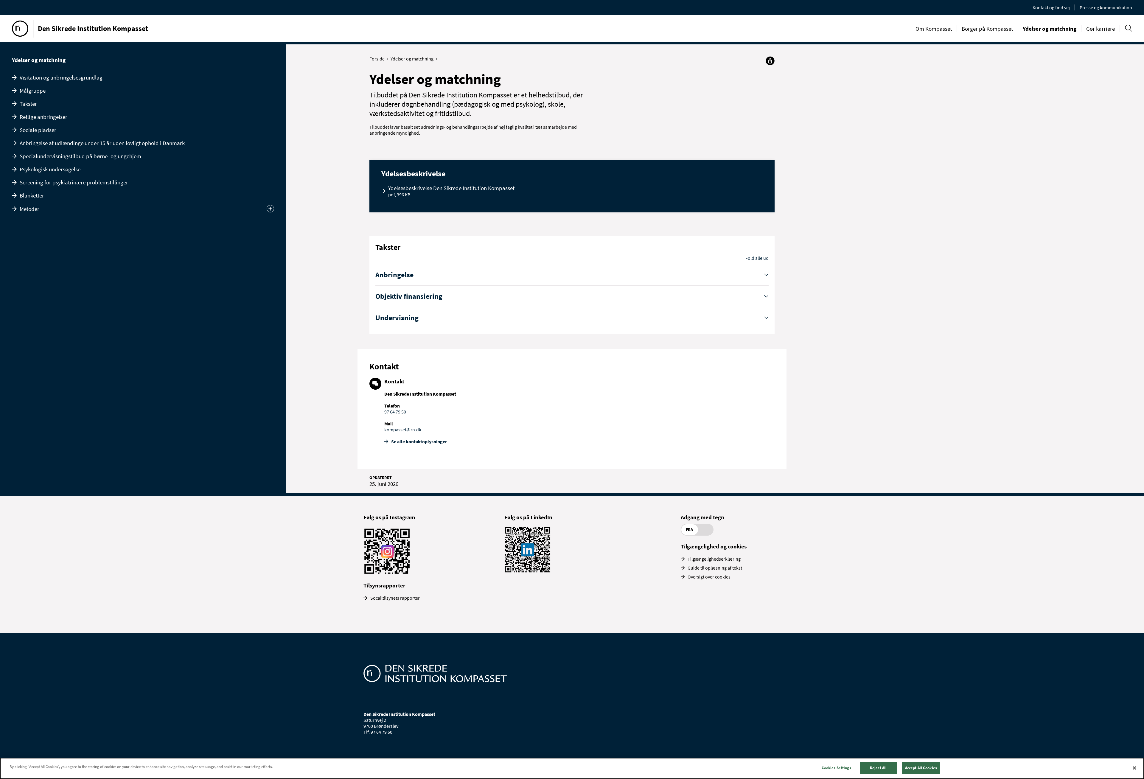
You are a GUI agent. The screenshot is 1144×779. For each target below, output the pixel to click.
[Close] (1134, 768)
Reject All (878, 767)
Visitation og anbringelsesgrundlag (61, 77)
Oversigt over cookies (709, 577)
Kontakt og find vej (1051, 7)
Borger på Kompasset (987, 28)
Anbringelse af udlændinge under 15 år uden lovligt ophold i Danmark (102, 143)
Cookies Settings (836, 767)
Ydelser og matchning (1049, 28)
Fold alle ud (757, 258)
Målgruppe (33, 90)
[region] (572, 768)
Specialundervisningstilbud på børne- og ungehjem (80, 156)
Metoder (29, 208)
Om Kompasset (933, 28)
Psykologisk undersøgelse (50, 169)
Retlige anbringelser (43, 116)
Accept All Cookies (921, 767)
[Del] (770, 60)
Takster (28, 103)
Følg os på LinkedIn (528, 517)
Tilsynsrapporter (384, 585)
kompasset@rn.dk (402, 430)
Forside (377, 58)
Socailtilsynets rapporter (395, 598)
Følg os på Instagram (389, 517)
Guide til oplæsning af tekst (715, 568)
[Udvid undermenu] (270, 208)
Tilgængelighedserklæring (714, 559)
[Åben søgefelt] (1128, 28)
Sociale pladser (38, 129)
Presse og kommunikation (1106, 7)
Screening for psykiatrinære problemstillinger (74, 182)
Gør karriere (1100, 28)
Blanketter (32, 195)
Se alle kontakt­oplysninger (419, 441)
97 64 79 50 (395, 412)
